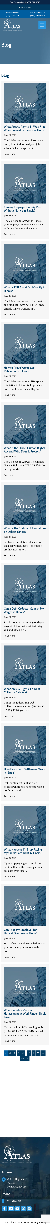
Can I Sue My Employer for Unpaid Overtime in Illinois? (21, 931)
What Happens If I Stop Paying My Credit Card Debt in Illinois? (23, 851)
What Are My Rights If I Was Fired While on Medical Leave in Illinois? (25, 128)
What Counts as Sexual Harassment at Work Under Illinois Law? (25, 1013)
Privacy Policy (38, 1222)
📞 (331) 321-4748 (32, 2)
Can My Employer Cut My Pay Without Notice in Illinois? (22, 208)
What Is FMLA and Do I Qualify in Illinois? (24, 289)
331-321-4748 (14, 1201)
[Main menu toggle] (42, 25)
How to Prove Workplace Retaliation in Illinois (19, 369)
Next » (24, 1058)
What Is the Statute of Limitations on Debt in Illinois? (25, 530)
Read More (9, 154)
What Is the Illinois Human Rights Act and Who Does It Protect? (24, 449)
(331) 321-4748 (12, 15)
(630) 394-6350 (37, 15)
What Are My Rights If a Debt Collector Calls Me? (22, 690)
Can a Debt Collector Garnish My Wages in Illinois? (24, 610)
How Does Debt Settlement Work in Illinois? (24, 770)
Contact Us (25, 7)
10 (43, 1052)
